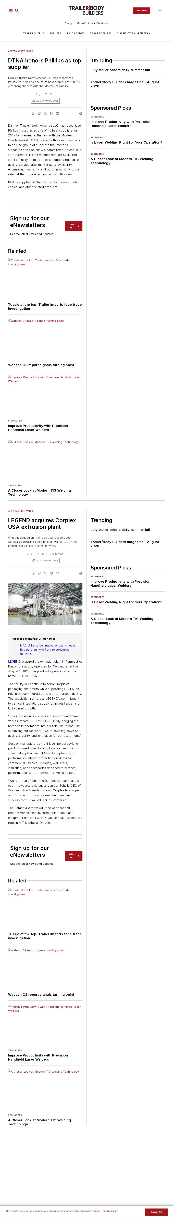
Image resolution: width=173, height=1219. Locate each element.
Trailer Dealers (101, 33)
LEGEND (14, 661)
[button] (10, 10)
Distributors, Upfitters (133, 33)
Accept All (156, 1212)
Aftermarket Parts (20, 51)
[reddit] (51, 113)
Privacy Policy (110, 1211)
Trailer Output (33, 33)
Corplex (58, 666)
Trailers (55, 33)
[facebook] (33, 113)
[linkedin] (39, 113)
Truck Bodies (76, 33)
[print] (80, 113)
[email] (57, 113)
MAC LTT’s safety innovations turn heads (48, 645)
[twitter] (45, 113)
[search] (17, 10)
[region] (86, 1212)
